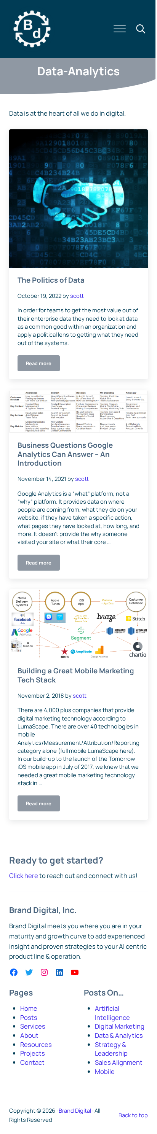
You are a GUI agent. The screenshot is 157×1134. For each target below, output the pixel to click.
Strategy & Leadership (111, 1049)
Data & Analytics (119, 1035)
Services (32, 1026)
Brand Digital (75, 1110)
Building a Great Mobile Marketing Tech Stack (76, 675)
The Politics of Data (51, 280)
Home (28, 1008)
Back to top (133, 1115)
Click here (23, 875)
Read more (43, 364)
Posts (28, 1017)
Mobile (105, 1071)
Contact (32, 1062)
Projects (32, 1053)
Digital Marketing (119, 1026)
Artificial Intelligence (112, 1013)
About (29, 1035)
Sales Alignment (119, 1062)
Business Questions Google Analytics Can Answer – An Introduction (65, 454)
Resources (36, 1044)
